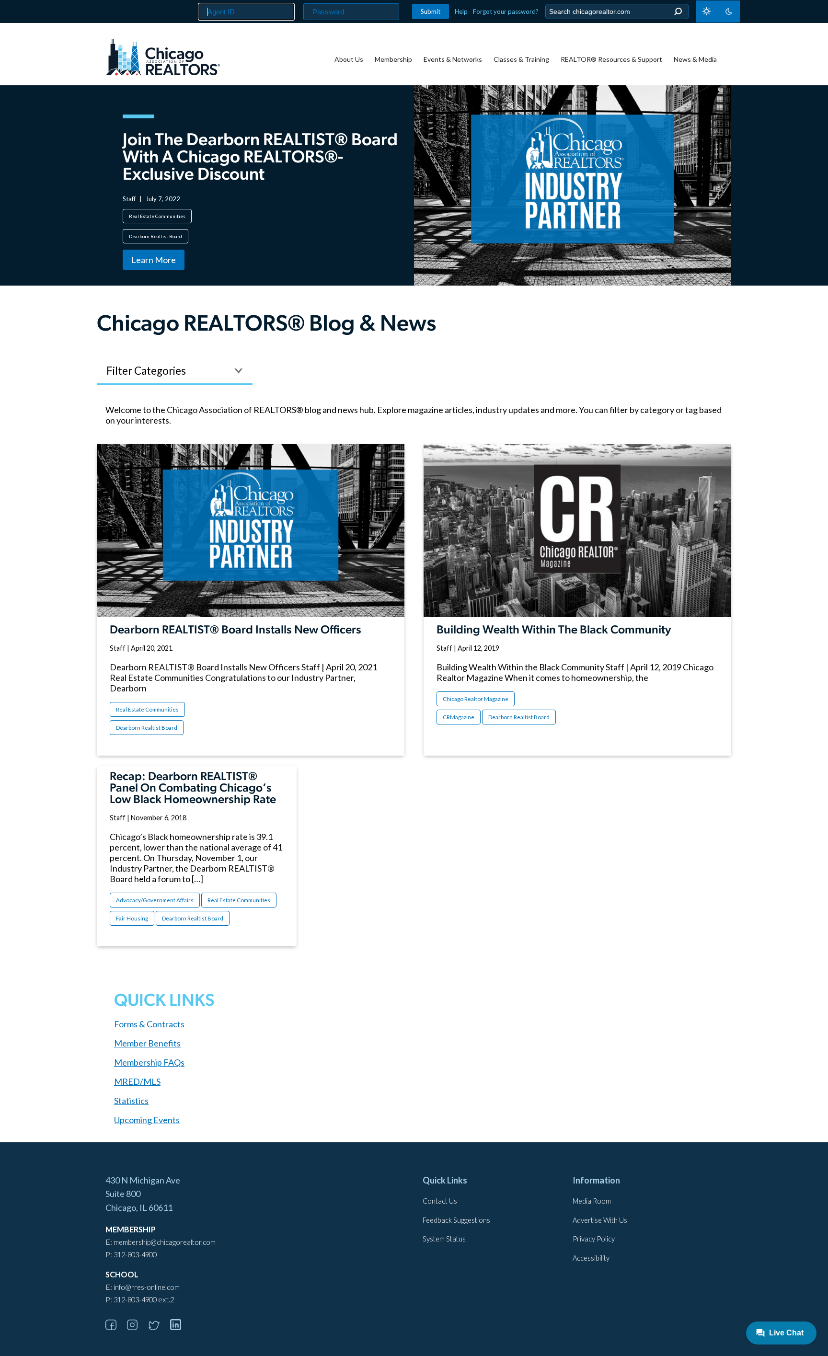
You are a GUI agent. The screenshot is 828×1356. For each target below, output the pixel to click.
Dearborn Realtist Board (155, 236)
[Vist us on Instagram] (137, 1327)
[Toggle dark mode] (718, 11)
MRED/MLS (137, 1081)
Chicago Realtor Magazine (475, 699)
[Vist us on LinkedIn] (180, 1327)
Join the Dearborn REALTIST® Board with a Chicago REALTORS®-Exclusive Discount (260, 158)
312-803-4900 (135, 1255)
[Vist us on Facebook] (115, 1327)
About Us (348, 59)
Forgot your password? (506, 11)
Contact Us (440, 1201)
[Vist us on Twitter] (159, 1327)
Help (461, 11)
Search (677, 12)
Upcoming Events (147, 1120)
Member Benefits (147, 1043)
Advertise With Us (600, 1220)
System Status (444, 1239)
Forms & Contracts (149, 1024)
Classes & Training (521, 59)
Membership (393, 59)
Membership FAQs (149, 1062)
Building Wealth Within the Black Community (554, 630)
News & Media (695, 59)
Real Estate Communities (157, 216)
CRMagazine (458, 717)
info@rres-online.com (147, 1287)
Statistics (131, 1100)
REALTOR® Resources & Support (611, 59)
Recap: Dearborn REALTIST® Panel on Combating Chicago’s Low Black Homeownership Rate (193, 788)
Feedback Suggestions (456, 1220)
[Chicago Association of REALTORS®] (162, 58)
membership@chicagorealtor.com (165, 1242)
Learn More (153, 259)
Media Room (592, 1201)
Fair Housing (132, 918)
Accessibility (591, 1258)
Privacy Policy (594, 1239)
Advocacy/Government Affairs (155, 900)
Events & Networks (453, 59)
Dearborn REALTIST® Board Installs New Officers (235, 630)
